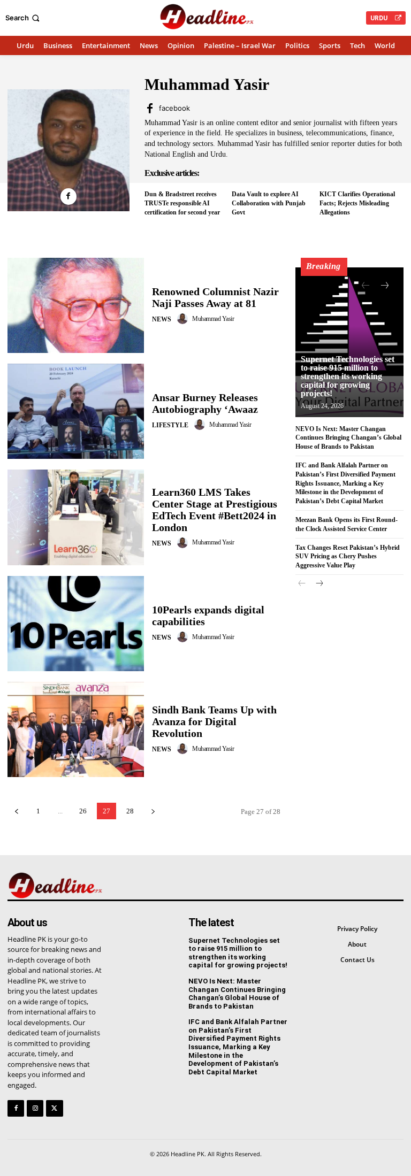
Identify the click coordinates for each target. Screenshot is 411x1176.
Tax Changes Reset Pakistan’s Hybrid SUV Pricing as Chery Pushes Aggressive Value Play (347, 557)
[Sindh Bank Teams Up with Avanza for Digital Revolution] (75, 729)
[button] (23, 17)
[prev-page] (16, 811)
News (161, 319)
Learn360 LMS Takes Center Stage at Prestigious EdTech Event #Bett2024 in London (214, 509)
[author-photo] (184, 318)
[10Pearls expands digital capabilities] (75, 623)
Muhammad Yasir (213, 318)
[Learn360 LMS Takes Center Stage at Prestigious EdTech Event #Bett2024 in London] (75, 517)
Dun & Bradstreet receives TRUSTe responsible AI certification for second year (183, 203)
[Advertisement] (349, 665)
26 (83, 811)
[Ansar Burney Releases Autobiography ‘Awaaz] (75, 411)
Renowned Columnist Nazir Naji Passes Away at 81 (215, 297)
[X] (54, 1108)
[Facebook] (68, 196)
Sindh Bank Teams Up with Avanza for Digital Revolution (214, 721)
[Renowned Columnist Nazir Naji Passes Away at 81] (75, 305)
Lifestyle (170, 425)
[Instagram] (35, 1108)
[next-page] (153, 811)
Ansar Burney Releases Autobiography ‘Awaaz (205, 403)
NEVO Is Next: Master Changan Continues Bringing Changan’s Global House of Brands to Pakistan (348, 438)
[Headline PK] (206, 16)
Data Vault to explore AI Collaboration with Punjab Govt (269, 203)
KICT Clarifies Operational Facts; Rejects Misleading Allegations (357, 203)
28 (130, 811)
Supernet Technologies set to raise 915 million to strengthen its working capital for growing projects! (347, 376)
